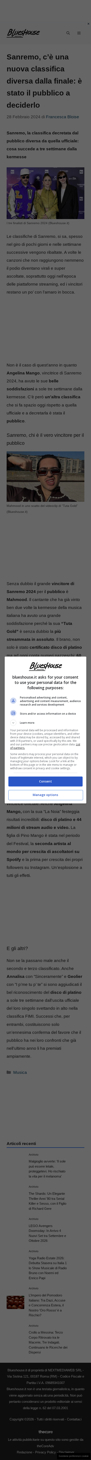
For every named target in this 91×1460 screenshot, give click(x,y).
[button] (45, 723)
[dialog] (46, 730)
